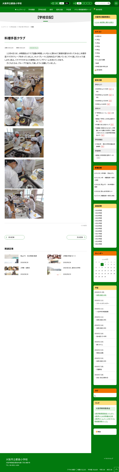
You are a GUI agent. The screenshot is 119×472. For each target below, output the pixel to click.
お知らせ (98, 36)
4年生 (98, 50)
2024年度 (98, 215)
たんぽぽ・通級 (100, 60)
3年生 (98, 46)
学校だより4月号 (102, 104)
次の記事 (80, 237)
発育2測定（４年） (101, 295)
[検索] (109, 3)
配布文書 (59, 9)
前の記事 (11, 237)
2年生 (98, 43)
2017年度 (98, 233)
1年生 (98, 39)
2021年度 (98, 223)
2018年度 (98, 231)
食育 (51, 9)
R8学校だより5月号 (103, 101)
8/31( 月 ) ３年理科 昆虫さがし (104, 173)
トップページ (21, 9)
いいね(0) (84, 225)
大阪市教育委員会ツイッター (104, 413)
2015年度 (98, 239)
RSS (99, 432)
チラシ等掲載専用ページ (82, 9)
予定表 (68, 9)
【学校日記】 (42, 9)
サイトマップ (109, 458)
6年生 (98, 56)
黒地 (67, 3)
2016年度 (98, 236)
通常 (57, 3)
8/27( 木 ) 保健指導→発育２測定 (104, 196)
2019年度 (98, 228)
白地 (62, 3)
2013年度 (98, 244)
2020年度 (98, 226)
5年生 (98, 53)
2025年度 (98, 213)
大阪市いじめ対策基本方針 (103, 416)
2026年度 (98, 210)
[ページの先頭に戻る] (116, 469)
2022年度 (98, 221)
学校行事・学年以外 (102, 66)
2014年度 (98, 241)
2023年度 (98, 218)
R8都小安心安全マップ (104, 124)
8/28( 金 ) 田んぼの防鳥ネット (103, 191)
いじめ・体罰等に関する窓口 (104, 22)
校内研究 (99, 9)
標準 (79, 3)
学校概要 (31, 9)
